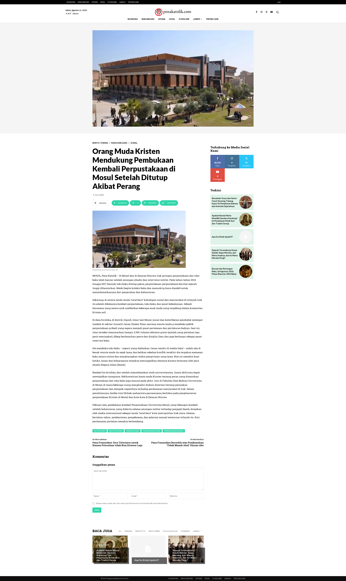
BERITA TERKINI (100, 143)
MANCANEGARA (119, 143)
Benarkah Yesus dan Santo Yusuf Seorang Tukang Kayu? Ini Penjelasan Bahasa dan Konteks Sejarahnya (225, 202)
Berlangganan (217, 169)
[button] (277, 12)
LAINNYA (227, 578)
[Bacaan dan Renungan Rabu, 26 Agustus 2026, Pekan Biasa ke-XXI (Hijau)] (245, 271)
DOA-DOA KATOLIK (170, 531)
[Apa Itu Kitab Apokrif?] (148, 549)
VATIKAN (198, 578)
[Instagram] (261, 12)
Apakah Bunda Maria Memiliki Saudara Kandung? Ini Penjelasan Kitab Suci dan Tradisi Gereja (108, 555)
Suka (218, 156)
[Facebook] (256, 12)
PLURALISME (217, 578)
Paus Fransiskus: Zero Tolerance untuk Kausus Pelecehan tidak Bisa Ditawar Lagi (117, 444)
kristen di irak (115, 431)
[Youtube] (271, 12)
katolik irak (99, 431)
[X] (266, 12)
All (120, 531)
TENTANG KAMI (239, 578)
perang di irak (132, 431)
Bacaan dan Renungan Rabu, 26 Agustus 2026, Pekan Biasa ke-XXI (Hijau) (224, 271)
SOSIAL (134, 143)
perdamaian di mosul (173, 431)
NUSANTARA (173, 578)
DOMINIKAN (185, 531)
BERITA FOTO (140, 531)
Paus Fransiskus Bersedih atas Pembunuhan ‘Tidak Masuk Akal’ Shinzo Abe (177, 444)
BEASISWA (128, 531)
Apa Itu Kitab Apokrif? (146, 560)
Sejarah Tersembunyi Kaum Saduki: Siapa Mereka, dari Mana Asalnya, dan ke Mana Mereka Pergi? (184, 555)
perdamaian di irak (151, 431)
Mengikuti (232, 156)
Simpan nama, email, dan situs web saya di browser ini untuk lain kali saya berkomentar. (132, 503)
